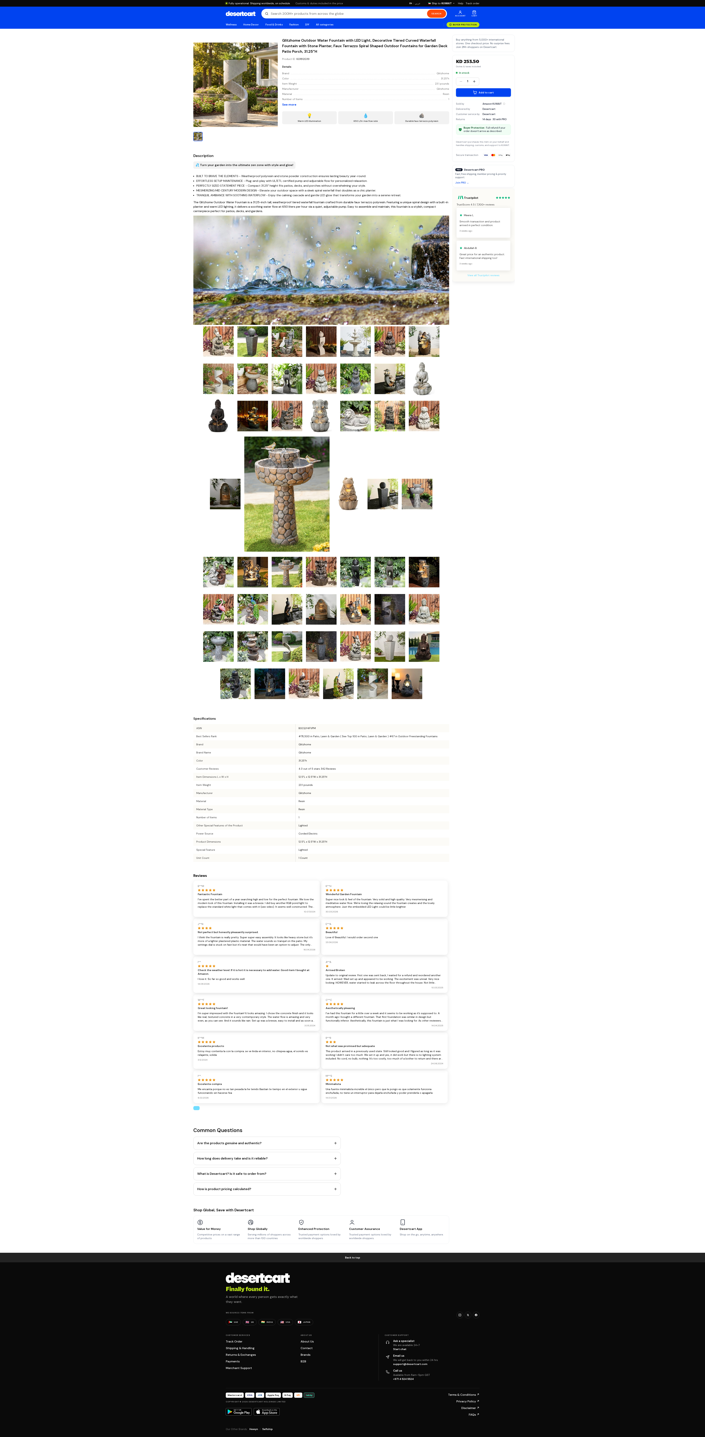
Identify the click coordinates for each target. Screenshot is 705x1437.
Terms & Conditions (463, 1395)
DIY (307, 24)
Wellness (231, 24)
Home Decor (251, 24)
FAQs (474, 1415)
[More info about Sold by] (504, 103)
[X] (468, 1315)
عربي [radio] (417, 3)
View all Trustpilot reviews (483, 275)
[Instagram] (460, 1315)
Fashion (294, 24)
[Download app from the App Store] (267, 1411)
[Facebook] (476, 1315)
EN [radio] (410, 3)
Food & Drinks (274, 24)
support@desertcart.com (410, 1364)
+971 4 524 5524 (403, 1379)
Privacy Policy (467, 1401)
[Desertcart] (240, 13)
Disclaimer (470, 1408)
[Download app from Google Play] (239, 1411)
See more (289, 104)
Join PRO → (462, 182)
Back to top (352, 1257)
